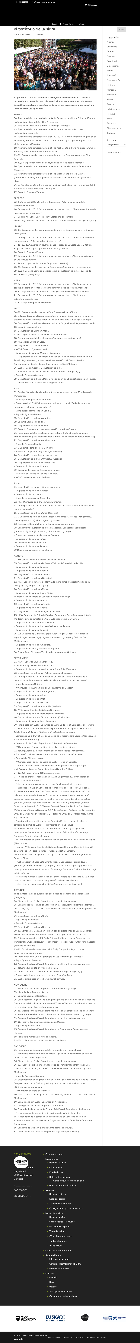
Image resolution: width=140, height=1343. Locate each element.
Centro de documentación (58, 1250)
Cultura (110, 51)
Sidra (109, 118)
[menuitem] (56, 24)
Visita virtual (55, 1245)
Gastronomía (113, 80)
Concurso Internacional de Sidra (65, 1263)
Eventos (28, 34)
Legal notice (19, 1339)
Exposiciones (113, 65)
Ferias (110, 70)
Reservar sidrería (57, 1194)
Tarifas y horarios (58, 1240)
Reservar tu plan (57, 1162)
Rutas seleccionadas (59, 1177)
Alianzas (80, 1337)
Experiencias (113, 61)
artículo (82, 24)
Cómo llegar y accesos (60, 1236)
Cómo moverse (56, 1167)
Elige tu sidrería (57, 1198)
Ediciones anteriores (59, 1268)
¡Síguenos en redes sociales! (63, 1296)
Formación (112, 75)
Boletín (53, 1286)
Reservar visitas (57, 1217)
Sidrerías (111, 123)
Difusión (49, 1273)
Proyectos (68, 1337)
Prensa (110, 104)
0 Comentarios (38, 34)
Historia (111, 85)
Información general (59, 1259)
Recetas (111, 113)
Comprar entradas (54, 1154)
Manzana (111, 89)
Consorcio (67, 24)
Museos (111, 99)
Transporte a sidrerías (60, 1203)
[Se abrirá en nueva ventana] (30, 1196)
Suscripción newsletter (60, 1291)
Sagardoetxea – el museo (62, 1221)
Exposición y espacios (60, 1226)
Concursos (112, 46)
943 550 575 (20, 1190)
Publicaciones (113, 109)
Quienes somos (53, 1337)
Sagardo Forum (53, 1255)
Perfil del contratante (96, 1337)
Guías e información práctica (63, 1185)
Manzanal (111, 94)
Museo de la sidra (54, 1213)
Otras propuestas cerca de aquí (68, 1180)
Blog (51, 1281)
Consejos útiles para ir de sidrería (66, 1208)
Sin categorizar (114, 128)
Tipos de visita (56, 1231)
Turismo (111, 133)
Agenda (111, 41)
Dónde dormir (56, 1172)
